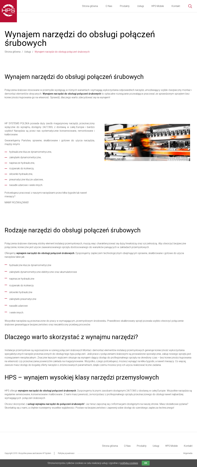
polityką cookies (129, 463)
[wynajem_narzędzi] (147, 142)
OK (145, 463)
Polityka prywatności (66, 453)
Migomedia (187, 453)
